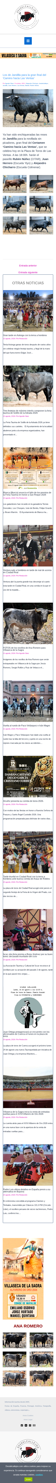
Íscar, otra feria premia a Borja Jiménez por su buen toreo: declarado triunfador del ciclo (27, 955)
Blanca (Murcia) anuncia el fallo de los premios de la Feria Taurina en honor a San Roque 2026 (27, 493)
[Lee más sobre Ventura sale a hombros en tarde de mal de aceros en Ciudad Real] (28, 545)
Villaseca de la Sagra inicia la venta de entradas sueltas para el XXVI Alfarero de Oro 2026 (26, 1113)
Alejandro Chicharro (32, 83)
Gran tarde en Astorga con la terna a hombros (25, 335)
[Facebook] (22, 1425)
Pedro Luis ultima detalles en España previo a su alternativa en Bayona (26, 1190)
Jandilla (5, 85)
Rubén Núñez (34, 85)
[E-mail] (34, 1425)
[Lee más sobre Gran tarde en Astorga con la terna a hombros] (28, 310)
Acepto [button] (28, 1479)
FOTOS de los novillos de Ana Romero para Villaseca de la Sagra (24, 649)
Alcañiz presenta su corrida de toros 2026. (23, 801)
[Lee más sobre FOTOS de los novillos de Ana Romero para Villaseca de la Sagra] (28, 623)
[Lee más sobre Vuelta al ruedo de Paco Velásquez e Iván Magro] (28, 700)
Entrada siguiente (28, 272)
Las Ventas (20, 85)
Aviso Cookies (28, 1416)
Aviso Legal (28, 1420)
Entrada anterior (28, 265)
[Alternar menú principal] (28, 41)
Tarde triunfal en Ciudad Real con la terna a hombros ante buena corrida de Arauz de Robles (26, 877)
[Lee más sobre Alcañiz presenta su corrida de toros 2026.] (28, 776)
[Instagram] (30, 1425)
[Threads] (26, 1425)
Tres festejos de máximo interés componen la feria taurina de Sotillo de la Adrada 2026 (27, 412)
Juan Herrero (12, 85)
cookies (39, 1474)
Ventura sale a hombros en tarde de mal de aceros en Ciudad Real (27, 571)
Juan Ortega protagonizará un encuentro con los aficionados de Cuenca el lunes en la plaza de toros (26, 1034)
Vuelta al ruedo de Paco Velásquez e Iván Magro (26, 725)
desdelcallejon (43, 83)
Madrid (27, 85)
